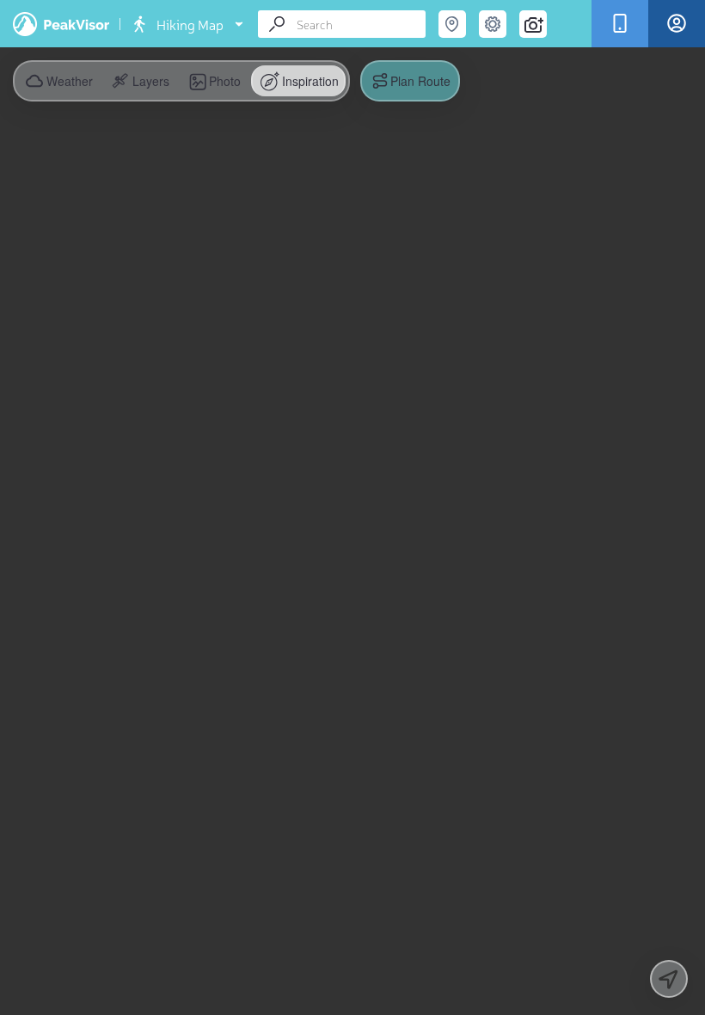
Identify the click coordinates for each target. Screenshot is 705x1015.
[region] (352, 507)
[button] (139, 80)
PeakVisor (61, 24)
